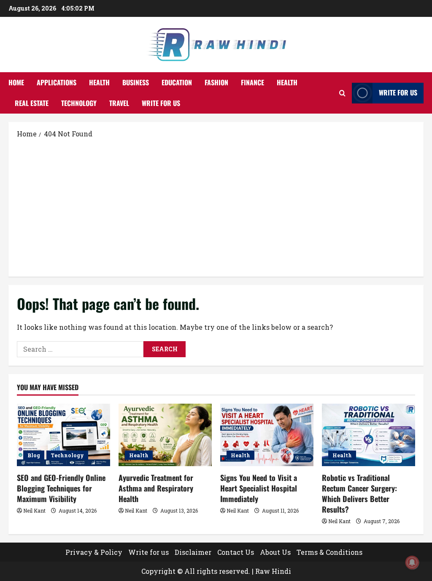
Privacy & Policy (93, 552)
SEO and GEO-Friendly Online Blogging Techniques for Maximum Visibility (61, 488)
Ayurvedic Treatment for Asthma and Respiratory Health (156, 488)
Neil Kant (34, 510)
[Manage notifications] (412, 562)
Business (135, 82)
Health (99, 82)
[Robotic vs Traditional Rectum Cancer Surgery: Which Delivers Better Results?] (368, 435)
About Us (275, 552)
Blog (33, 455)
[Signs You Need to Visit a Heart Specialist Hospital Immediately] (266, 435)
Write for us (161, 103)
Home (16, 82)
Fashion (216, 82)
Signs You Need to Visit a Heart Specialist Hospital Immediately (258, 488)
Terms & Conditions (329, 552)
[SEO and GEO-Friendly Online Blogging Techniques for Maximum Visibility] (63, 435)
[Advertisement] (216, 207)
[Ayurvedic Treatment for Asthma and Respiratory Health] (165, 435)
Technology (79, 103)
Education (177, 82)
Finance (252, 82)
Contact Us (235, 552)
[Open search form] (342, 93)
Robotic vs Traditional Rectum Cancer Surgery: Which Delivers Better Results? (359, 493)
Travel (119, 103)
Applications (56, 82)
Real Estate (32, 103)
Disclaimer (193, 552)
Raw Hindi (273, 571)
